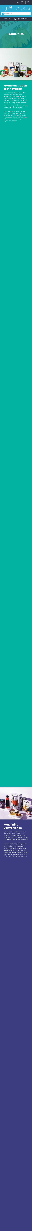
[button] (29, 8)
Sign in (27, 2)
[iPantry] (8, 8)
